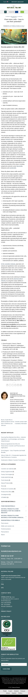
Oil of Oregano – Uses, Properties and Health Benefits (13, 451)
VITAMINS (4, 497)
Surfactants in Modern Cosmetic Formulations (13, 460)
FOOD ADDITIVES (6, 477)
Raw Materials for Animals (10, 520)
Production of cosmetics (7, 488)
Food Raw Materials (8, 506)
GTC (2, 587)
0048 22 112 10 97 (7, 556)
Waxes (3, 534)
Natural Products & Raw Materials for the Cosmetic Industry (10, 510)
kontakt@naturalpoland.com (11, 551)
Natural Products (5, 483)
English (4, 1)
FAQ (2, 584)
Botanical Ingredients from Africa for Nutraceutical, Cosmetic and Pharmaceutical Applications (13, 445)
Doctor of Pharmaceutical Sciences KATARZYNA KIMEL (14, 26)
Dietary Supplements (6, 471)
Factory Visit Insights (6, 474)
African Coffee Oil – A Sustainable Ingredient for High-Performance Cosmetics (13, 456)
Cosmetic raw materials (11, 16)
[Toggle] (26, 506)
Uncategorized (5, 494)
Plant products (5, 531)
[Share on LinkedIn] (20, 385)
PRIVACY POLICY (6, 611)
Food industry (4, 480)
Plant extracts (4, 523)
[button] (5, 12)
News (2, 486)
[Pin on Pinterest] (18, 385)
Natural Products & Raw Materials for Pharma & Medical (12, 516)
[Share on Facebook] (10, 385)
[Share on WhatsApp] (7, 385)
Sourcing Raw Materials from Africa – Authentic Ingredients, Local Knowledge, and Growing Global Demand (13, 439)
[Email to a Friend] (15, 385)
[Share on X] (12, 385)
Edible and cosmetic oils (7, 526)
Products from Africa (6, 491)
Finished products (6, 529)
